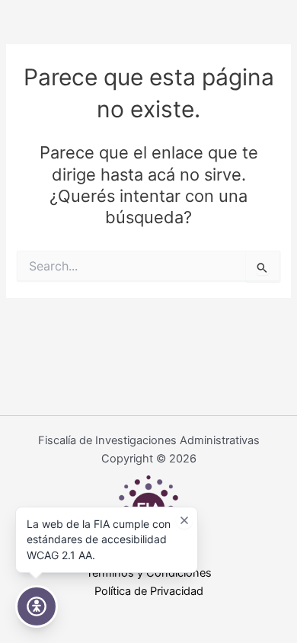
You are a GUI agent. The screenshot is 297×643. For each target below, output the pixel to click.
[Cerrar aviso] (184, 520)
